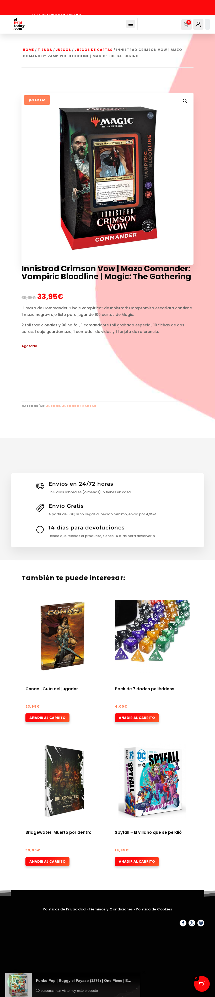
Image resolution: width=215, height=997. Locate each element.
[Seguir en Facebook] (183, 923)
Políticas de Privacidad (64, 909)
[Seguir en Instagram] (200, 923)
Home (28, 49)
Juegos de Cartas (93, 49)
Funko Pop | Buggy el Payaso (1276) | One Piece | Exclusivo (84, 974)
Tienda (45, 49)
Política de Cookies (154, 909)
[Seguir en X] (192, 923)
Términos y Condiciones (111, 909)
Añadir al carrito (47, 717)
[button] (185, 101)
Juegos (63, 49)
